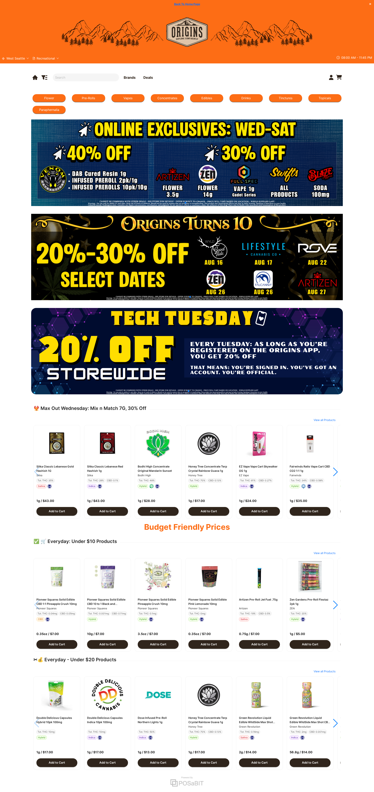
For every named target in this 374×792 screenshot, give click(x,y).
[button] (57, 443)
